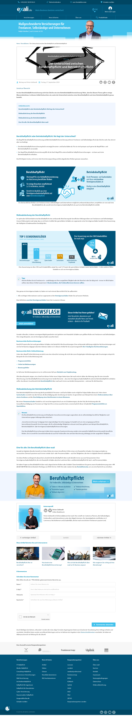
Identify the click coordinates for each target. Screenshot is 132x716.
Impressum (96, 675)
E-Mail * (18, 589)
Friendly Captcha (45, 619)
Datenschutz (97, 681)
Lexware (70, 665)
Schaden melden (108, 2)
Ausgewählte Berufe (22, 698)
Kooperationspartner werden (76, 702)
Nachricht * (20, 600)
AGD (68, 692)
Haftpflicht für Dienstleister (25, 688)
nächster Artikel (103, 537)
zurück (66, 537)
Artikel (44, 665)
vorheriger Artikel (29, 537)
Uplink (69, 685)
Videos (44, 668)
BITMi (69, 678)
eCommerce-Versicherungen (25, 675)
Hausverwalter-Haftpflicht (24, 695)
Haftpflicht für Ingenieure (24, 685)
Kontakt (95, 671)
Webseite (19, 595)
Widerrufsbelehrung (99, 685)
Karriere (95, 668)
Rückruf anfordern (55, 2)
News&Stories (25, 43)
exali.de (24, 10)
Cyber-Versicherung (22, 692)
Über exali (96, 665)
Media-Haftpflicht (22, 668)
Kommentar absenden (104, 624)
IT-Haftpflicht (20, 665)
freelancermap (72, 675)
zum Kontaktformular (79, 2)
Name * (18, 584)
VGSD (69, 688)
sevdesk (70, 668)
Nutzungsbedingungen (100, 678)
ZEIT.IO (69, 698)
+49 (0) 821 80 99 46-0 (27, 2)
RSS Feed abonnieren (49, 678)
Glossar (44, 671)
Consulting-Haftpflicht (23, 671)
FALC (69, 695)
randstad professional (74, 671)
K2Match (70, 681)
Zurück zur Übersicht (23, 88)
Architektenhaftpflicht (23, 681)
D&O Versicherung (22, 678)
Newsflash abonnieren (49, 675)
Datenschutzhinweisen (88, 632)
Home (18, 43)
